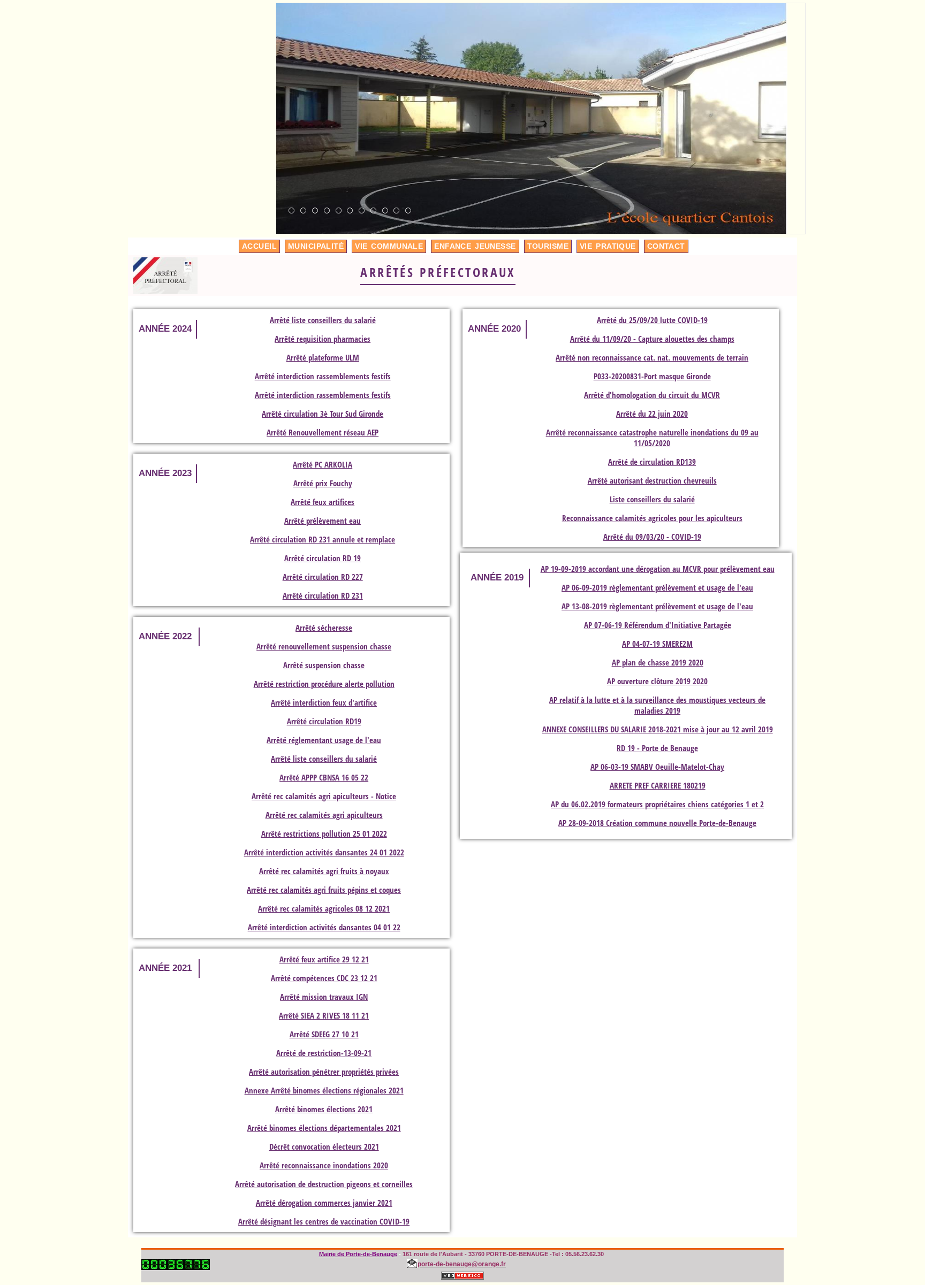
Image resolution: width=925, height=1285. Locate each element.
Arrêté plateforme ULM (322, 357)
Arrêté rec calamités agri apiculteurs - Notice (324, 796)
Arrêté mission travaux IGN (324, 996)
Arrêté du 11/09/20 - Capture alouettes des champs (652, 338)
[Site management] (462, 1276)
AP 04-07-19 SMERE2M (657, 643)
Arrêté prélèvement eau (322, 520)
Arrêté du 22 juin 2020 (652, 413)
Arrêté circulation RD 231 (323, 595)
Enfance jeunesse (474, 246)
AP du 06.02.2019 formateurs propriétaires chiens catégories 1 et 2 (657, 804)
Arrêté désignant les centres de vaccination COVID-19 (324, 1221)
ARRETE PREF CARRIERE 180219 (658, 785)
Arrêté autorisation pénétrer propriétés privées (324, 1071)
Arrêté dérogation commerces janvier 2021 (324, 1202)
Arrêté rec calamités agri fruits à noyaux (324, 871)
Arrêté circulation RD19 (324, 721)
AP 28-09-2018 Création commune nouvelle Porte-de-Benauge (657, 822)
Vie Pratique (608, 246)
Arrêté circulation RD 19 (322, 558)
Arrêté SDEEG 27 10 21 (324, 1034)
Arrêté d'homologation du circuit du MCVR (652, 394)
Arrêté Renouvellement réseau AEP (322, 432)
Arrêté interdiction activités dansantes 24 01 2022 (324, 852)
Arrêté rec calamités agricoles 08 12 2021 (324, 908)
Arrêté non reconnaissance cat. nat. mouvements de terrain (652, 357)
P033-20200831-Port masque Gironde (652, 376)
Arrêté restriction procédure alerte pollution (324, 683)
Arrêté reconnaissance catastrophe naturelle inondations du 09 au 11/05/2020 (652, 437)
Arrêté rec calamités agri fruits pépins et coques (324, 889)
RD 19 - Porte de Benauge (657, 748)
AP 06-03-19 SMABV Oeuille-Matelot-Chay (657, 766)
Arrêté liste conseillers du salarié (323, 320)
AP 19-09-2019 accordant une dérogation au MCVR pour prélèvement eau (658, 568)
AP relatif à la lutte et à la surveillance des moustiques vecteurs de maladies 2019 (657, 705)
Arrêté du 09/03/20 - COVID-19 (652, 536)
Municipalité (316, 246)
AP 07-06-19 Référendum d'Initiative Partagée (657, 624)
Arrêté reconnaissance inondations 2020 (324, 1165)
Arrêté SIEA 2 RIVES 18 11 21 (324, 1015)
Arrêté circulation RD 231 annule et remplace (322, 539)
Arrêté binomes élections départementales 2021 (324, 1127)
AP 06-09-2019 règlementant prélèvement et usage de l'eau (657, 587)
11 (408, 210)
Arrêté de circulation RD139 (652, 461)
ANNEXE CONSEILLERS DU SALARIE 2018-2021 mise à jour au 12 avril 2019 (657, 729)
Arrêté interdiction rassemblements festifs (323, 376)
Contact (666, 246)
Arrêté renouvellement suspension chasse (323, 646)
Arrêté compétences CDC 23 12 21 (324, 978)
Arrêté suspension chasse (324, 665)
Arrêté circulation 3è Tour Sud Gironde (322, 413)
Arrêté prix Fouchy (322, 483)
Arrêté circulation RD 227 (323, 576)
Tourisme (547, 246)
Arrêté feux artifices (322, 501)
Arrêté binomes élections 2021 (324, 1109)
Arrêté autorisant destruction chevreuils (652, 480)
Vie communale (389, 246)
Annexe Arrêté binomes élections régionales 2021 (324, 1090)
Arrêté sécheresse (323, 627)
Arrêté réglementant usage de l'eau (324, 740)
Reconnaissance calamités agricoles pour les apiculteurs (652, 518)
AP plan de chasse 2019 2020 (657, 662)
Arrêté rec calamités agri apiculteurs (324, 814)
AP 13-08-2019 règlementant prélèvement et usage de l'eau (657, 606)
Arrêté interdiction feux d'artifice (324, 702)
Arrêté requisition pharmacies (322, 338)
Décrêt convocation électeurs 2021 (324, 1146)
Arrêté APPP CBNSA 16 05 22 (323, 777)
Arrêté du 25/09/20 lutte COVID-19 (652, 320)
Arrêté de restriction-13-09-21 (323, 1052)
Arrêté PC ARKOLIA (322, 464)
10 (396, 210)
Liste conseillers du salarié (652, 499)
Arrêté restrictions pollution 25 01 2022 (324, 833)
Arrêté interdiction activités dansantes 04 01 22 (324, 927)
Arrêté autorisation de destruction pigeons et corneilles (324, 1184)
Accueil (259, 246)
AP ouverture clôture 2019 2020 (657, 681)
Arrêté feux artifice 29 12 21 (324, 959)
